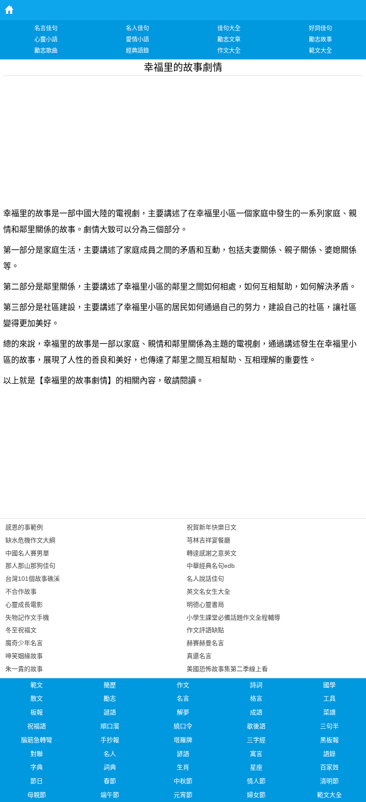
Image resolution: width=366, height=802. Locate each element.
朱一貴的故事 (24, 668)
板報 (36, 712)
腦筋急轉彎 (36, 739)
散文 (36, 698)
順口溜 (109, 726)
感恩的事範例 (24, 527)
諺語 (183, 753)
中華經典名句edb (211, 565)
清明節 (329, 781)
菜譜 (329, 712)
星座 (256, 767)
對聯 (36, 753)
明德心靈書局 (205, 604)
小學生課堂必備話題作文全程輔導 (233, 617)
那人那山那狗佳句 (30, 565)
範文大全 (329, 794)
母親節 (36, 794)
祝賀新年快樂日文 (212, 527)
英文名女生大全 (208, 591)
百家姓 (329, 767)
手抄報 (109, 739)
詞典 (110, 767)
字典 (36, 767)
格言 (256, 698)
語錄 (329, 753)
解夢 (183, 712)
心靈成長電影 (24, 604)
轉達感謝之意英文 (212, 553)
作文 (183, 685)
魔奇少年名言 (24, 643)
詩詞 (256, 685)
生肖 (183, 767)
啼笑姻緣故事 (24, 655)
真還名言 (199, 655)
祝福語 (36, 726)
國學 (329, 685)
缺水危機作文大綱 (30, 540)
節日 (36, 781)
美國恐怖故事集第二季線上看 (227, 668)
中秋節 (183, 781)
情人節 (256, 781)
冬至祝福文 (21, 630)
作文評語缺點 (205, 630)
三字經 (256, 739)
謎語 (110, 712)
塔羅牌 (183, 739)
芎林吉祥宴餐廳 (208, 540)
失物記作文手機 (27, 617)
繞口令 (183, 726)
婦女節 (256, 794)
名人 (110, 753)
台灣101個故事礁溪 (32, 578)
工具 (329, 698)
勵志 (110, 698)
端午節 (109, 794)
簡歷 (110, 685)
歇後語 (256, 726)
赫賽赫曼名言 (205, 643)
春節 (110, 781)
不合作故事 (21, 591)
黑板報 (329, 739)
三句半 (329, 726)
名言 (183, 698)
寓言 (256, 753)
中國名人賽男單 (27, 553)
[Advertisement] (183, 138)
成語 (256, 712)
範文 (36, 685)
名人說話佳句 (205, 578)
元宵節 (183, 794)
